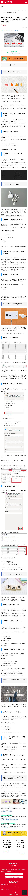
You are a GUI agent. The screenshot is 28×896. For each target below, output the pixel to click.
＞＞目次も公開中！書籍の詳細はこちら (9, 827)
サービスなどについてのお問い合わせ (14, 874)
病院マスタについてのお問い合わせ (14, 877)
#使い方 (16, 30)
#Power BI (3, 30)
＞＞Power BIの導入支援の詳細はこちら (9, 819)
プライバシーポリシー (17, 887)
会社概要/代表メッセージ (5, 884)
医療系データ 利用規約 (5, 889)
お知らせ (15, 884)
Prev (6, 851)
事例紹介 (2, 887)
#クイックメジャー (10, 30)
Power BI (4, 25)
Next (22, 853)
